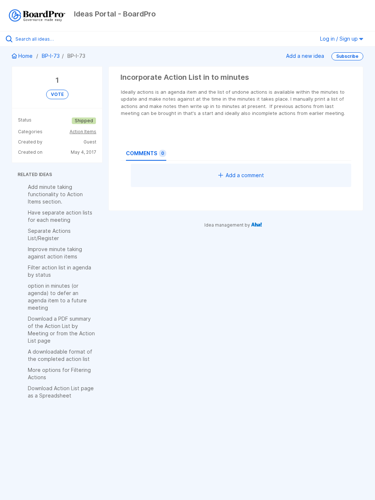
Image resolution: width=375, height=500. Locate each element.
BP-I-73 (51, 56)
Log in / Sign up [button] (339, 39)
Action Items (83, 131)
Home (25, 56)
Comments (145, 153)
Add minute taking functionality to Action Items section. (55, 194)
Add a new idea (305, 56)
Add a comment (245, 175)
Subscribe (347, 56)
